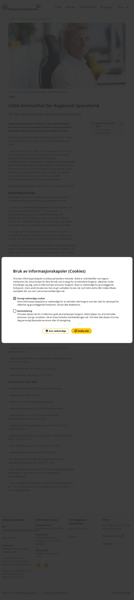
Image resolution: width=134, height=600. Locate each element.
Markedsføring (24, 311)
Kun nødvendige (57, 331)
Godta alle (83, 331)
